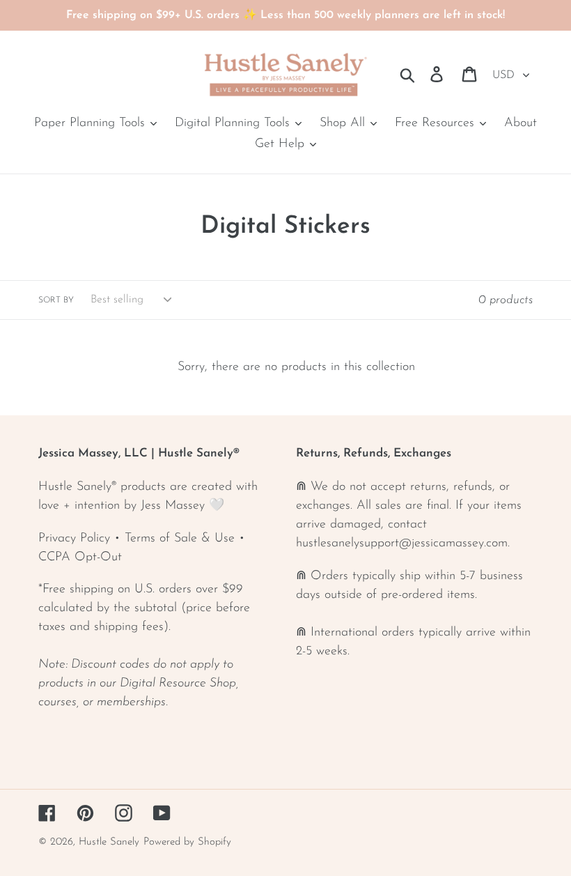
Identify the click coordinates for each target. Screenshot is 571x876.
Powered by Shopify (187, 842)
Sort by (56, 300)
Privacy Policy (74, 538)
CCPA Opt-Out (80, 557)
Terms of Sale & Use (180, 538)
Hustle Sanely (109, 842)
